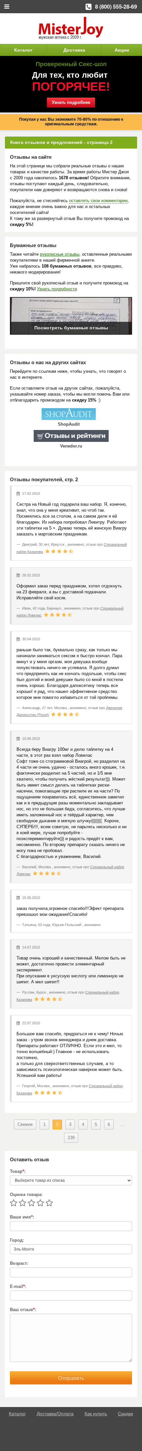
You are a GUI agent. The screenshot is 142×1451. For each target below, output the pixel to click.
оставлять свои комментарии (98, 200)
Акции (122, 50)
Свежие (25, 1124)
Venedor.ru (71, 446)
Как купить (96, 1413)
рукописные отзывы (59, 254)
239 (71, 1137)
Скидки (125, 1413)
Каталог (23, 50)
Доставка (74, 50)
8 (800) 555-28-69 (116, 6)
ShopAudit (69, 424)
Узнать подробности (57, 288)
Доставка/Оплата (55, 1413)
